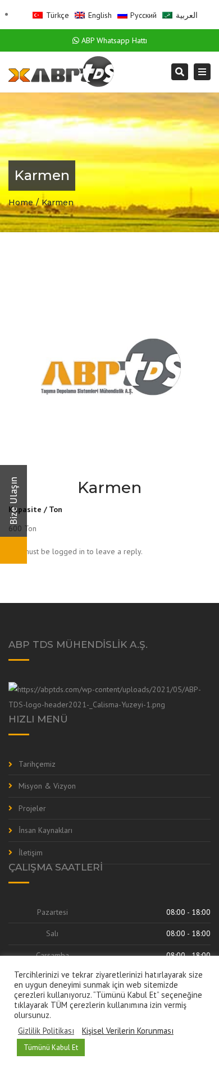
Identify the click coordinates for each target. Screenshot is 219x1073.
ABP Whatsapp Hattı (113, 40)
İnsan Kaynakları (45, 830)
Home (20, 202)
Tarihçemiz (37, 764)
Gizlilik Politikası (46, 1031)
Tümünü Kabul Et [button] (51, 1047)
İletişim (31, 853)
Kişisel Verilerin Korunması (128, 1031)
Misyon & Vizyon (47, 786)
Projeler (32, 808)
